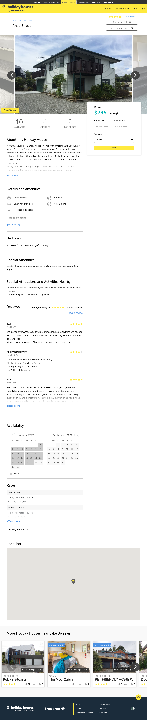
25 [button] (22, 462)
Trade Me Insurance (51, 2)
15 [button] (40, 454)
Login (142, 8)
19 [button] (27, 458)
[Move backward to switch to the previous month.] (13, 435)
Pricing (78, 709)
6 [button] (31, 449)
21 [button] (36, 458)
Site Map (102, 709)
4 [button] (22, 449)
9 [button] (12, 454)
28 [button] (36, 462)
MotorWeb (96, 2)
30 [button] (13, 467)
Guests (98, 134)
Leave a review (75, 313)
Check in (99, 120)
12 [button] (27, 454)
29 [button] (40, 462)
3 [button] (17, 449)
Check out (119, 120)
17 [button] (18, 458)
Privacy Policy (104, 705)
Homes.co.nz (108, 2)
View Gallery (10, 110)
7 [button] (35, 449)
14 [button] (36, 454)
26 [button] (27, 462)
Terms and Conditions (84, 713)
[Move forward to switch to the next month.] (76, 435)
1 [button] (40, 445)
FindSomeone (83, 2)
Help (78, 705)
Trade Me (37, 2)
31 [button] (18, 467)
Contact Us (103, 713)
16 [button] (13, 458)
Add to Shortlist (120, 22)
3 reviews (131, 16)
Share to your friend (120, 28)
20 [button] (31, 458)
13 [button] (31, 454)
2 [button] (12, 449)
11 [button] (22, 454)
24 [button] (17, 462)
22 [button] (40, 458)
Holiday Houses (68, 2)
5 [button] (26, 449)
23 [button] (13, 462)
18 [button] (22, 458)
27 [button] (31, 462)
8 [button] (40, 449)
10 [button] (17, 454)
